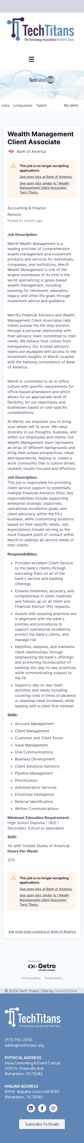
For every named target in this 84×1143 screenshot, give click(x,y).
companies (22, 105)
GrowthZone (65, 990)
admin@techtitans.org (24, 1045)
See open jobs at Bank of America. (46, 177)
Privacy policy (31, 978)
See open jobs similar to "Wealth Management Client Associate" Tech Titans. (44, 187)
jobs (5, 105)
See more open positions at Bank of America (42, 931)
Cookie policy (53, 978)
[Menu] (31, 59)
